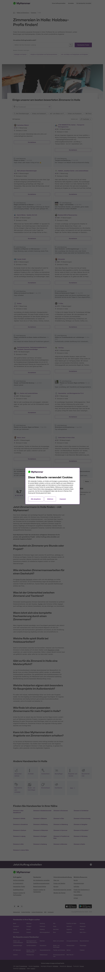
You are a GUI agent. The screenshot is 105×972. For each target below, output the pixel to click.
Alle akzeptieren (36, 499)
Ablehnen (50, 499)
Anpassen (63, 499)
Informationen (49, 489)
